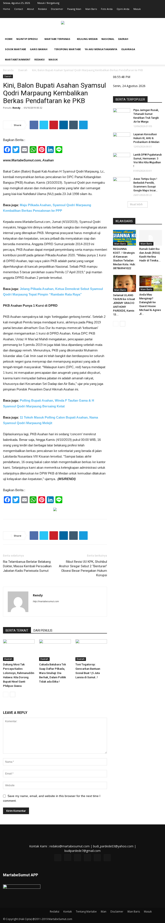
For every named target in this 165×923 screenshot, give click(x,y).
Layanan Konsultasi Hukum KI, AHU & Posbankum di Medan (146, 138)
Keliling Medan (87, 39)
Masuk (137, 9)
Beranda (8, 70)
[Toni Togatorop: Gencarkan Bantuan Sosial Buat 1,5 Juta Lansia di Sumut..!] (91, 650)
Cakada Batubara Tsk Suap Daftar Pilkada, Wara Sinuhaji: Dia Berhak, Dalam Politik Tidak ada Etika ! (52, 673)
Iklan (103, 911)
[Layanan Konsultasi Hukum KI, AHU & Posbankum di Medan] (121, 138)
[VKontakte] (151, 15)
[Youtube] (159, 15)
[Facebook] (123, 15)
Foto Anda (107, 9)
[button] (157, 39)
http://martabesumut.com (46, 601)
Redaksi (42, 9)
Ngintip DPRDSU (27, 39)
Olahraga (128, 49)
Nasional (107, 39)
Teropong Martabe (67, 49)
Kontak (67, 911)
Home (6, 9)
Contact (18, 9)
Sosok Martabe (15, 49)
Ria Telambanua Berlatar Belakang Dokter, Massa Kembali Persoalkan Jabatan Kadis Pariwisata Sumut (27, 566)
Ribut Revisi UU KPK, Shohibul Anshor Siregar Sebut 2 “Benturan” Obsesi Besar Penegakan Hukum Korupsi (83, 568)
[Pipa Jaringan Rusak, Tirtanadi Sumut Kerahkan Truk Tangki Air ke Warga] (121, 114)
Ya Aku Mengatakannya (101, 49)
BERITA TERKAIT (17, 630)
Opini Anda (123, 9)
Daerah (123, 39)
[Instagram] (130, 15)
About (30, 9)
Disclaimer (57, 9)
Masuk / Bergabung (48, 3)
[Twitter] (137, 15)
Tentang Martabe (86, 911)
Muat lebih (136, 204)
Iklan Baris (91, 9)
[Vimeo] (144, 15)
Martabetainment (18, 59)
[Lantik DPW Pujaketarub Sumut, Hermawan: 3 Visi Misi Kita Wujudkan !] (121, 159)
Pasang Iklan (74, 9)
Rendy (16, 107)
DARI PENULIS (43, 630)
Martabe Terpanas (57, 39)
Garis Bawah (38, 49)
